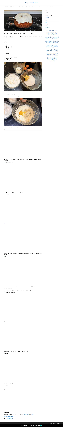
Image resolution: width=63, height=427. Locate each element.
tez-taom (55, 54)
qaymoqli (52, 49)
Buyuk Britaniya (50, 34)
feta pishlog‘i (47, 36)
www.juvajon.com (10, 418)
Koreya (47, 42)
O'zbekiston (54, 45)
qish (56, 49)
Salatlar (46, 25)
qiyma (48, 50)
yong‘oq (55, 59)
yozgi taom (52, 61)
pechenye (56, 46)
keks (54, 41)
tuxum (51, 57)
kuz (54, 42)
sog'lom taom (49, 53)
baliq (51, 30)
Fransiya (53, 36)
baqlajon (55, 30)
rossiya (56, 50)
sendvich (51, 51)
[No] (61, 425)
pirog (47, 47)
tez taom (49, 55)
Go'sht (52, 37)
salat (47, 51)
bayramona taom (54, 32)
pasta (52, 46)
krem (50, 42)
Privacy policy (58, 423)
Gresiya (47, 38)
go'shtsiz (56, 37)
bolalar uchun (50, 33)
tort (52, 55)
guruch (51, 38)
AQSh (48, 30)
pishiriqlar (55, 47)
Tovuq (55, 55)
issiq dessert (55, 40)
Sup (51, 54)
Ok (41, 425)
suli (48, 54)
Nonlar (46, 22)
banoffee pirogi (26, 414)
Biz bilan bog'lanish (52, 423)
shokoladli (55, 51)
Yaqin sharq (54, 58)
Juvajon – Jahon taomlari (31, 2)
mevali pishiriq (50, 43)
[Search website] (58, 6)
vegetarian (55, 57)
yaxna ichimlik (50, 59)
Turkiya (47, 57)
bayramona (48, 32)
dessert (55, 34)
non (55, 43)
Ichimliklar (46, 20)
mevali (56, 42)
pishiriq (51, 47)
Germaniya (47, 37)
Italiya (46, 41)
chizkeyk (32, 414)
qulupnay (52, 50)
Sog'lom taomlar (47, 27)
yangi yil (49, 58)
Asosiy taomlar (47, 17)
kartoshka (51, 41)
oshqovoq (48, 46)
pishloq (48, 49)
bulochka (55, 33)
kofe (57, 41)
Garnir (57, 36)
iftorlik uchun (49, 40)
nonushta (49, 45)
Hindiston (56, 38)
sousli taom (55, 53)
